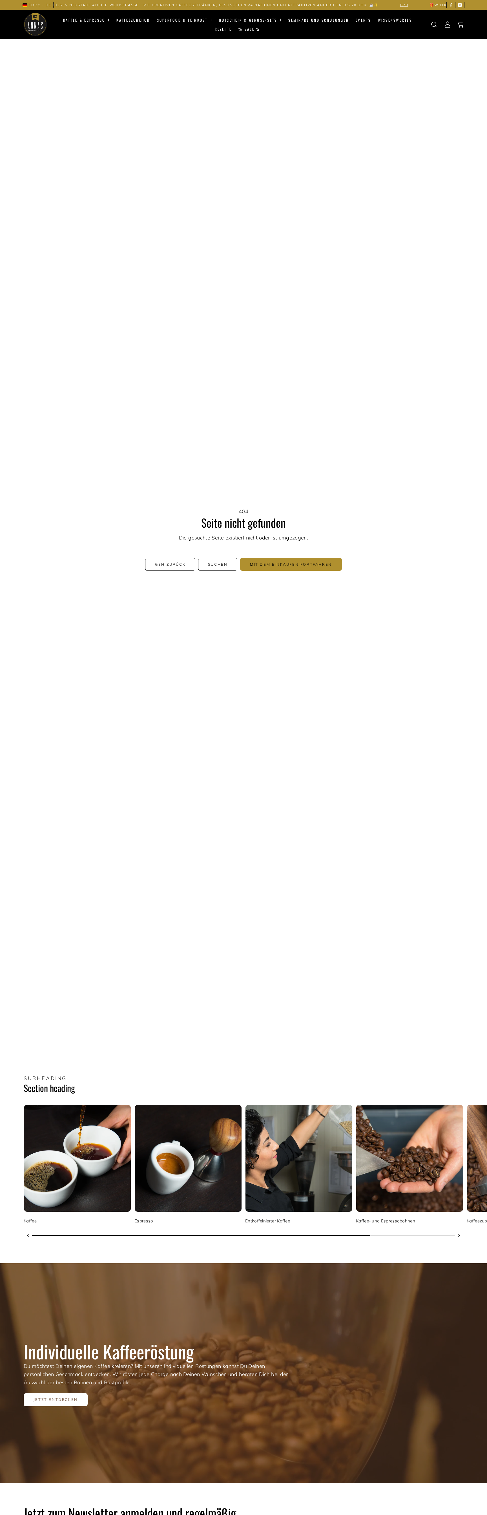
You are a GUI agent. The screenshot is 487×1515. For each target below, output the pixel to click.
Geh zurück (170, 564)
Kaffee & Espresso (84, 20)
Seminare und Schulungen (318, 20)
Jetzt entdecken (56, 1399)
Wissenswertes (395, 20)
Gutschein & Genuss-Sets (248, 20)
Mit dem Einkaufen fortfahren (291, 564)
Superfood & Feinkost (182, 20)
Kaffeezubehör (133, 20)
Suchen (218, 564)
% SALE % (249, 29)
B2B (287, 5)
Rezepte (223, 29)
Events (363, 20)
